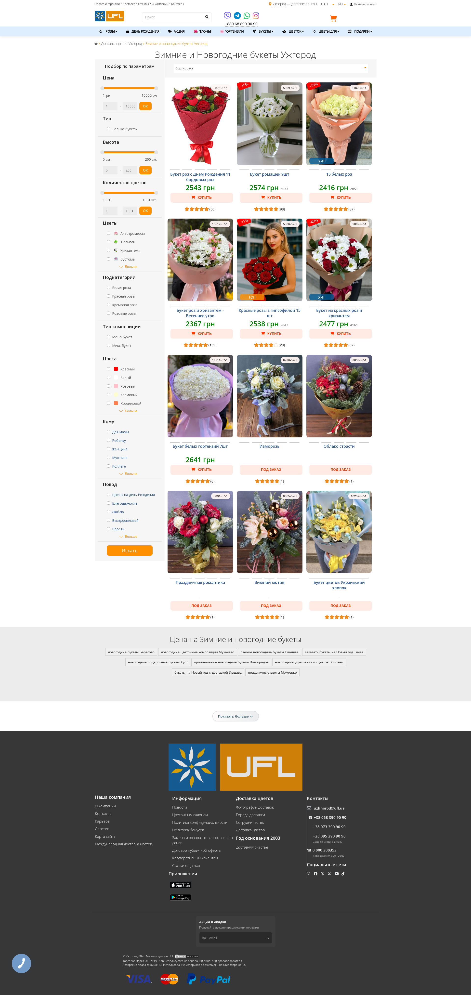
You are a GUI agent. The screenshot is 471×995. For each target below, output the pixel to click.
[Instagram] (256, 17)
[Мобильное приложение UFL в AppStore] (181, 884)
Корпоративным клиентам (195, 857)
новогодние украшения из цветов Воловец (309, 661)
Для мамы (120, 432)
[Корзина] (334, 19)
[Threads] (323, 873)
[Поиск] (206, 16)
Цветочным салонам (190, 814)
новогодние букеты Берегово (131, 651)
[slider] (102, 88)
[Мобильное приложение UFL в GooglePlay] (181, 896)
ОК (145, 106)
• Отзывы (142, 4)
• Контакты (176, 4)
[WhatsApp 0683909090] (247, 17)
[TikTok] (343, 873)
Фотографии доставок (255, 807)
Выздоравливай (125, 520)
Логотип (102, 828)
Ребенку (119, 440)
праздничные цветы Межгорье (272, 672)
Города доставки (250, 814)
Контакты (103, 813)
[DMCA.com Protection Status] (186, 956)
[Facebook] (316, 873)
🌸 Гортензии (232, 31)
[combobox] (271, 68)
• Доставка (128, 4)
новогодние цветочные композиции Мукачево (197, 651)
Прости (118, 529)
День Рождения (145, 31)
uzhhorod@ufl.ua (329, 808)
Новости (179, 807)
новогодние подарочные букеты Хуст (158, 661)
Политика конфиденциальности (199, 822)
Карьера (102, 821)
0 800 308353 (325, 850)
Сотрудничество (250, 822)
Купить (204, 197)
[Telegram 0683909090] (238, 17)
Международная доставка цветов (123, 843)
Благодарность (125, 503)
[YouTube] (337, 873)
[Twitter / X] (329, 873)
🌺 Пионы (202, 31)
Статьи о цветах (186, 865)
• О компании (159, 4)
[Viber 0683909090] (228, 17)
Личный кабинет (365, 4)
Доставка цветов (250, 829)
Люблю (118, 512)
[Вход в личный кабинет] (351, 4)
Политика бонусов (188, 829)
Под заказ (271, 469)
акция (179, 31)
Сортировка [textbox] (184, 68)
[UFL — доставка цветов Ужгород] (109, 15)
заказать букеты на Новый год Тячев (334, 651)
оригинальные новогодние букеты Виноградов (231, 661)
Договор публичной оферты (196, 850)
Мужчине (120, 457)
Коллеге (119, 466)
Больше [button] (131, 266)
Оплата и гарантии (107, 4)
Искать (130, 550)
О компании (105, 805)
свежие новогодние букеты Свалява (270, 651)
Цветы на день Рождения (133, 494)
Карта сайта (105, 836)
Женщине (120, 449)
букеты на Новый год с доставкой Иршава (208, 672)
